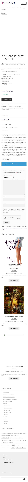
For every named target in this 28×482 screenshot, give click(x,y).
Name (14, 197)
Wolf (13, 447)
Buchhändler (8, 433)
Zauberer (23, 448)
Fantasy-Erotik (7, 410)
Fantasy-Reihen (7, 405)
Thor (13, 445)
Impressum (5, 455)
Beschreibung (4, 116)
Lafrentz (8, 108)
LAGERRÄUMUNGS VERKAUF (11, 106)
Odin (8, 443)
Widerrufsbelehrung (7, 460)
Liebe (9, 440)
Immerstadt (5, 438)
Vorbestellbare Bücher (7, 401)
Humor (18, 435)
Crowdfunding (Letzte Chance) (9, 397)
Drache (12, 433)
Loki (20, 440)
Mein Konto (4, 480)
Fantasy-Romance (7, 412)
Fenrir (21, 433)
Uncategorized (6, 392)
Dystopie (14, 8)
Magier (23, 440)
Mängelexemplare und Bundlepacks (10, 399)
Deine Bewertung (7, 175)
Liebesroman (13, 440)
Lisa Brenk (17, 440)
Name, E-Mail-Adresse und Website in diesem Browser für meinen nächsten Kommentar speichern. (14, 211)
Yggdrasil (17, 448)
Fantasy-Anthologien (8, 408)
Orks (11, 442)
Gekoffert (10, 435)
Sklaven (16, 108)
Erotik (5, 423)
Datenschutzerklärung (8, 462)
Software (12, 108)
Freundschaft (4, 435)
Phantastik (10, 8)
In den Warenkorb (7, 99)
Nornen (5, 442)
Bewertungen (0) (5, 119)
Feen (18, 433)
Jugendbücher (6, 416)
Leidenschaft (4, 440)
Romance (6, 421)
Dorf (10, 433)
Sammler (3, 109)
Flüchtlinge (24, 433)
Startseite (5, 8)
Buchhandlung (3, 433)
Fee (17, 433)
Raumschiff (20, 108)
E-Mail (14, 203)
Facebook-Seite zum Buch (7, 91)
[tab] (14, 116)
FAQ (4, 465)
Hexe (16, 435)
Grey (13, 435)
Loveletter (5, 419)
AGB (4, 457)
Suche (14, 480)
